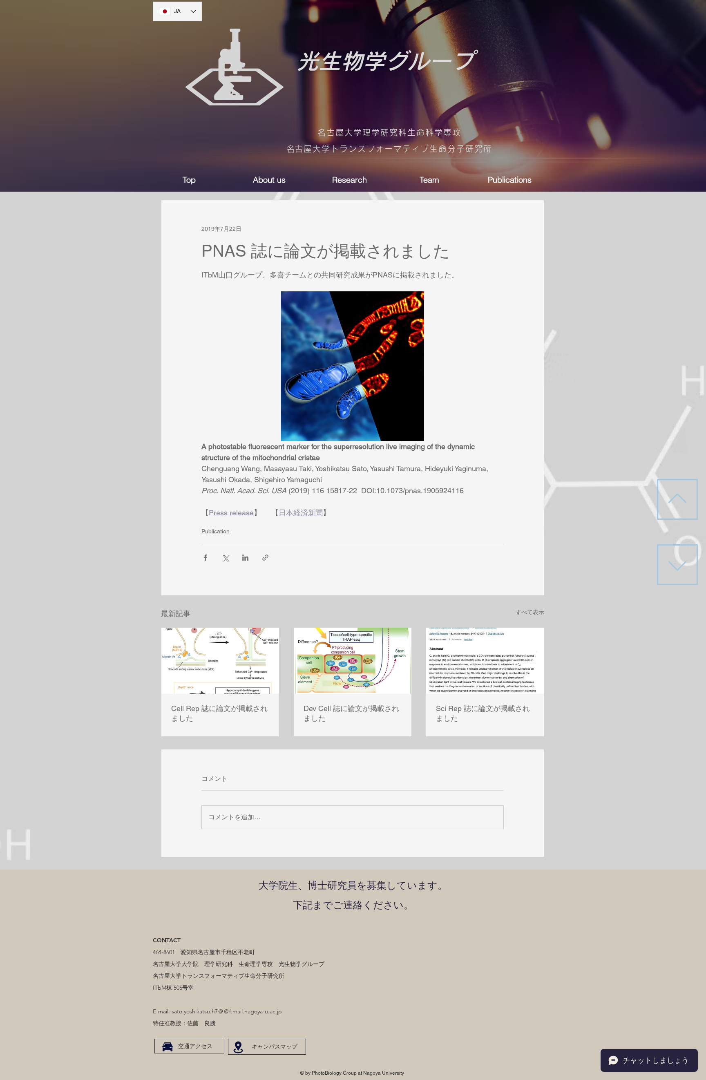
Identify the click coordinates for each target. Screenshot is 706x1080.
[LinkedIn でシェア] (245, 557)
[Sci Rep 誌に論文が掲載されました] (485, 661)
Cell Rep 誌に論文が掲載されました (219, 713)
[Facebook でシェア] (205, 557)
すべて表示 (530, 612)
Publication (215, 531)
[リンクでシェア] (265, 557)
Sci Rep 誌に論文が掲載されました (483, 713)
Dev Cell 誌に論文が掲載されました (351, 713)
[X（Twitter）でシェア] (225, 557)
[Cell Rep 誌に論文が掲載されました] (220, 661)
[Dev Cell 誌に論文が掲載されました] (352, 661)
